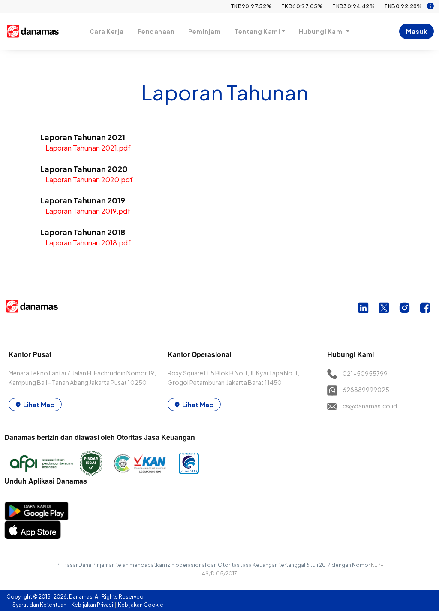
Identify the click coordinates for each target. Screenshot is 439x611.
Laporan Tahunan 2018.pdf (88, 242)
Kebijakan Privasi (92, 605)
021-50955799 (365, 373)
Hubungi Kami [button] (321, 31)
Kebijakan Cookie (140, 605)
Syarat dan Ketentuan (39, 605)
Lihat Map (39, 404)
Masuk (416, 31)
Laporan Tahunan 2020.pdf (89, 179)
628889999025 (366, 389)
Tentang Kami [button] (257, 31)
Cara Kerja (107, 31)
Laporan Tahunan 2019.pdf (87, 210)
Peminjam (204, 31)
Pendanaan (156, 31)
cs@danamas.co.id (370, 406)
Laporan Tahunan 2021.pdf (88, 147)
